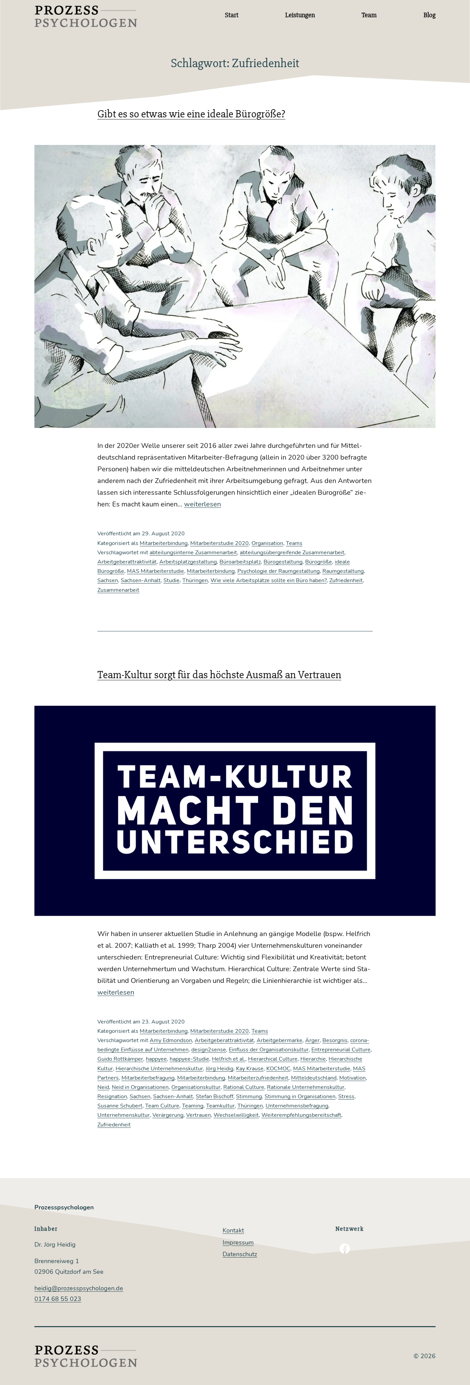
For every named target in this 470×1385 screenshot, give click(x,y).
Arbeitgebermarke (279, 1040)
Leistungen (300, 15)
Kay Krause (250, 1068)
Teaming (192, 1106)
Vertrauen (198, 1115)
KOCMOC (278, 1068)
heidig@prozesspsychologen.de (78, 1288)
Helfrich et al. (228, 1059)
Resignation (112, 1096)
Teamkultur (220, 1106)
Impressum (238, 1242)
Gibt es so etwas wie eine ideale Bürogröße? (191, 113)
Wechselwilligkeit (236, 1115)
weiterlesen (202, 504)
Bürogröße (318, 562)
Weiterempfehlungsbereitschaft (301, 1115)
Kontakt (233, 1230)
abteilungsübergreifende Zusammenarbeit (292, 552)
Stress (346, 1096)
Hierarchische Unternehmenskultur (159, 1068)
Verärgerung (167, 1115)
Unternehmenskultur (123, 1115)
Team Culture (162, 1106)
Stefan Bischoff (214, 1096)
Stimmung (249, 1096)
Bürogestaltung (283, 562)
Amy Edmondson (171, 1040)
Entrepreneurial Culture (341, 1049)
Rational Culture (243, 1087)
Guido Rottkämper (120, 1059)
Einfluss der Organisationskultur (269, 1049)
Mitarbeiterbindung (164, 543)
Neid (103, 1087)
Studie (171, 580)
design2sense (208, 1049)
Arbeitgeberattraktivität (127, 562)
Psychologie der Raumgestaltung (278, 571)
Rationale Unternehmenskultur (305, 1087)
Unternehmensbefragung (297, 1106)
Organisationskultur (196, 1087)
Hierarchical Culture (273, 1059)
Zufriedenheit (346, 580)
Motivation (352, 1078)
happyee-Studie (189, 1059)
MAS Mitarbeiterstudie (155, 571)
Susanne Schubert (119, 1106)
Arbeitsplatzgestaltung (188, 562)
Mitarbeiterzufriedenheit (258, 1078)
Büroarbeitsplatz (240, 562)
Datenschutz (240, 1254)
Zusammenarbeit (118, 590)
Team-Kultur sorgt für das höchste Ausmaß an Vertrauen (219, 674)
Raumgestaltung (343, 571)
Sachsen (107, 580)
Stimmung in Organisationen (300, 1096)
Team (369, 15)
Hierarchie (313, 1059)
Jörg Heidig (219, 1068)
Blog (430, 15)
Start (231, 15)
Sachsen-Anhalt (141, 580)
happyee (156, 1059)
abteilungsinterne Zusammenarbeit (193, 552)
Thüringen (195, 580)
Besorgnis (335, 1040)
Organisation (267, 543)
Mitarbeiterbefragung (147, 1078)
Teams (294, 543)
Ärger (312, 1040)
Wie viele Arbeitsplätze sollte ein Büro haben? (269, 580)
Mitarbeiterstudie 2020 (219, 543)
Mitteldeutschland (314, 1078)
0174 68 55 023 (57, 1299)
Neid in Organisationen (140, 1087)
